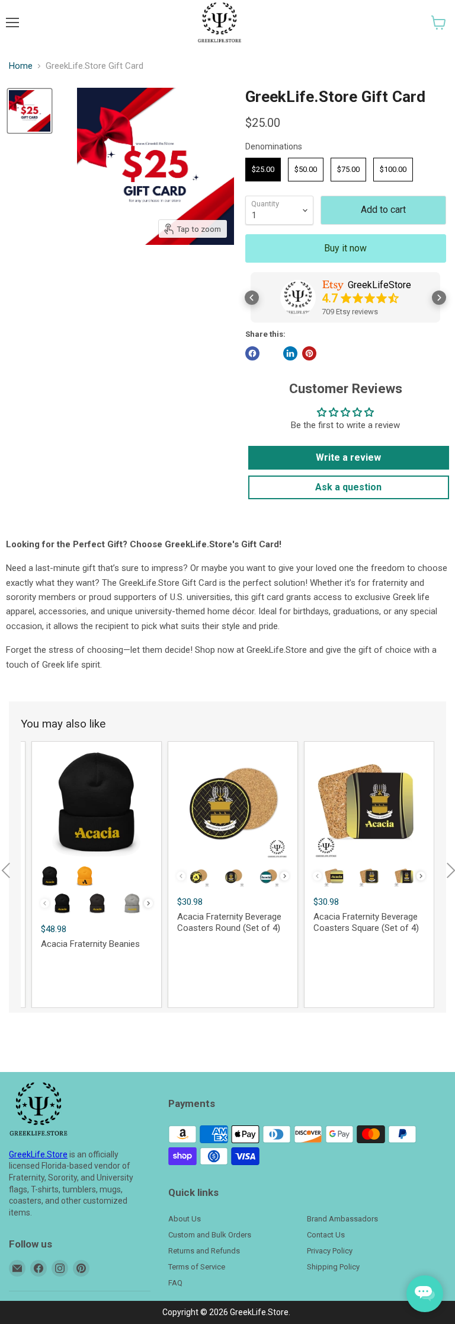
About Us (184, 1218)
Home (21, 66)
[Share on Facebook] (252, 353)
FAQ (175, 1282)
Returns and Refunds (204, 1250)
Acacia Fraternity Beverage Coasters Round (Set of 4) (229, 922)
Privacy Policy (330, 1250)
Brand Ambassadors (342, 1218)
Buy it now (345, 248)
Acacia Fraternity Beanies (90, 944)
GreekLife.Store (38, 1154)
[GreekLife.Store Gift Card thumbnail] (30, 111)
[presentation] (148, 903)
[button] (438, 22)
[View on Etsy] (298, 297)
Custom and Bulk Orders (209, 1234)
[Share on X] (271, 353)
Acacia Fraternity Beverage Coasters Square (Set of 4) (366, 922)
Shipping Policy (333, 1266)
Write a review (348, 457)
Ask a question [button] (348, 487)
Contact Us (326, 1234)
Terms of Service (196, 1266)
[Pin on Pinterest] (309, 353)
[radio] (263, 169)
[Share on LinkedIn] (290, 353)
